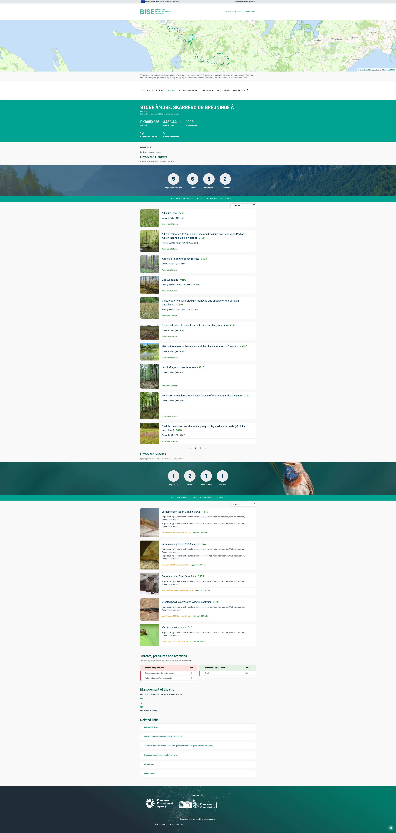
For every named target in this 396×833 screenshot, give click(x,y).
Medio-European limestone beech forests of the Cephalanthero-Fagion (205, 395)
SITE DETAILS (147, 90)
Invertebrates (207, 497)
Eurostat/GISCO (389, 70)
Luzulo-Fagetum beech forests (183, 367)
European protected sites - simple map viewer (161, 755)
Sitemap (171, 824)
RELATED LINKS (223, 90)
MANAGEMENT (208, 90)
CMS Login (179, 824)
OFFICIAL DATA (239, 90)
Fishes (193, 497)
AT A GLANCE (230, 11)
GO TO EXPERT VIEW (246, 11)
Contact (156, 824)
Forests (198, 199)
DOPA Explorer (149, 764)
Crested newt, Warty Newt (190, 601)
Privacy (163, 824)
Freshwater (211, 199)
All (165, 199)
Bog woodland (174, 279)
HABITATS (160, 90)
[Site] (181, 12)
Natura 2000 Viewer (151, 727)
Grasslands (226, 199)
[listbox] (161, 2)
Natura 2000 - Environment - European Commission (163, 736)
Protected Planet (150, 774)
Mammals (221, 497)
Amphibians (182, 497)
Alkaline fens (173, 212)
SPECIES (171, 90)
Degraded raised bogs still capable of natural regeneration (198, 325)
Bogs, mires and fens (180, 199)
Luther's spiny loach (185, 511)
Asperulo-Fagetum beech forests (184, 258)
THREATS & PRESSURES (188, 90)
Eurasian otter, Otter (183, 576)
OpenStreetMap (366, 70)
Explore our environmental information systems (197, 819)
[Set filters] (254, 205)
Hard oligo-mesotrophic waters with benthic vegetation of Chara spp (204, 346)
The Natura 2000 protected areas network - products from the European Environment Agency (178, 746)
